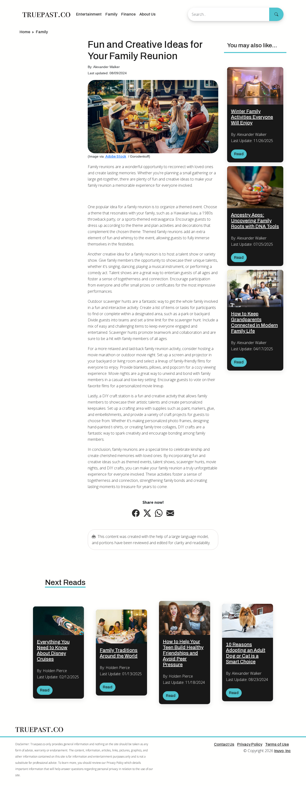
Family (111, 14)
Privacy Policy (249, 744)
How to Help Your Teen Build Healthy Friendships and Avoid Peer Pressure (183, 653)
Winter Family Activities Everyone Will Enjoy (252, 117)
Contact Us (224, 744)
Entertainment (89, 14)
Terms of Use (277, 744)
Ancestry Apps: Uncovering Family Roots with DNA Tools (255, 220)
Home (25, 32)
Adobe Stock (115, 156)
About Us (147, 14)
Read (239, 154)
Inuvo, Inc (282, 751)
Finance (128, 14)
